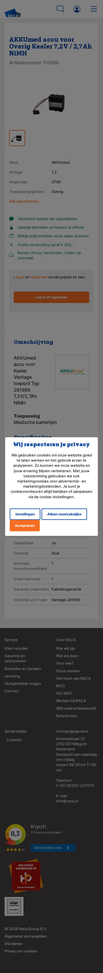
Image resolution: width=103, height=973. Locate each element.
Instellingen (25, 514)
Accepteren (25, 525)
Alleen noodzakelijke (64, 514)
